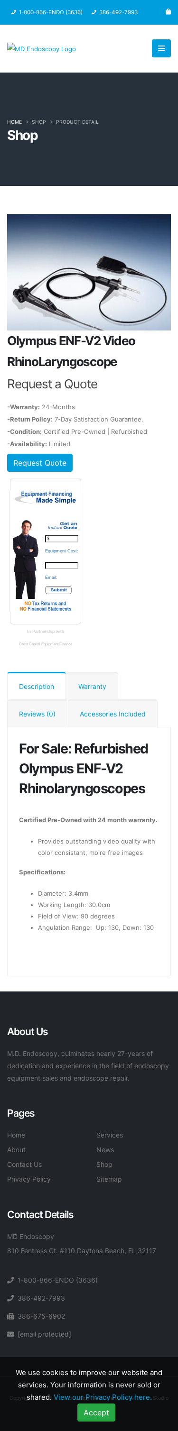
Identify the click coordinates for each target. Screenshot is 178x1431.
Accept (96, 1412)
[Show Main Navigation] (161, 48)
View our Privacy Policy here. (103, 1397)
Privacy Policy (29, 1179)
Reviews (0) (37, 714)
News (105, 1150)
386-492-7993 (41, 1298)
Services (109, 1135)
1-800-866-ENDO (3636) (58, 1280)
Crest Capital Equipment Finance (45, 644)
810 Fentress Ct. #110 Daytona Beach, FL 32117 (81, 1251)
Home (14, 122)
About (16, 1150)
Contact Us (24, 1164)
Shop (39, 122)
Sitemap (109, 1179)
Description (36, 686)
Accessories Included (113, 714)
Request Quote (39, 463)
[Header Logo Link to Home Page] (41, 48)
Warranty (92, 686)
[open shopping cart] (168, 12)
